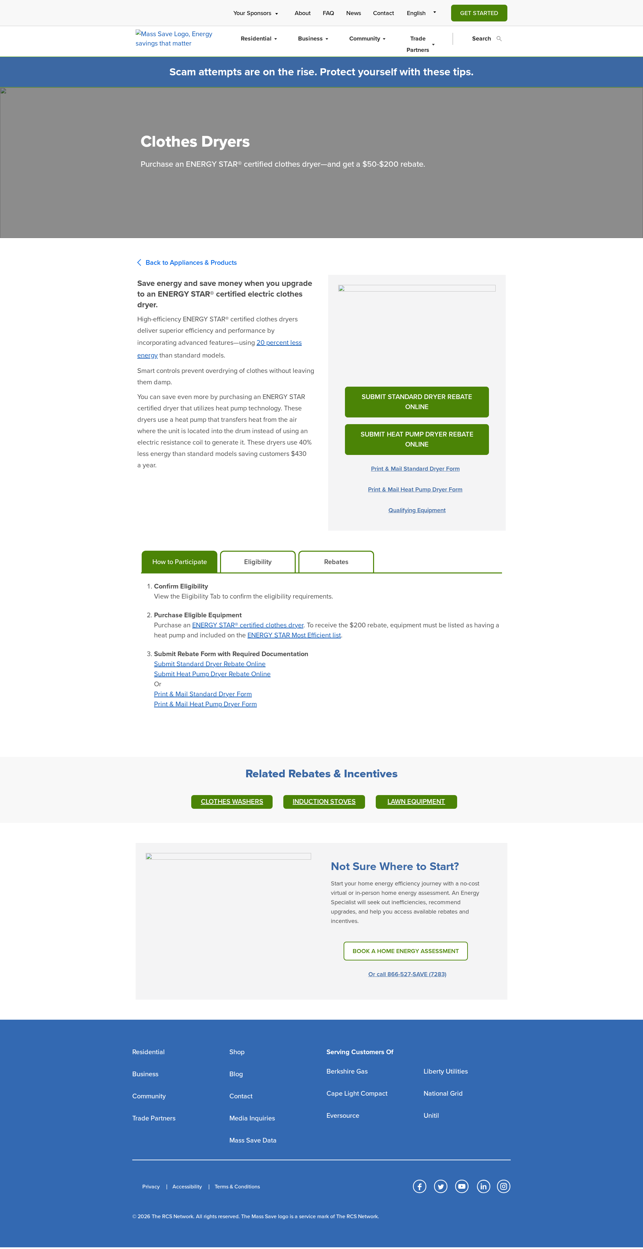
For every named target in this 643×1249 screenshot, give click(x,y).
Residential (256, 38)
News (353, 13)
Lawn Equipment (416, 802)
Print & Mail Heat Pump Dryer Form (415, 489)
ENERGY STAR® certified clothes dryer (247, 625)
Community (364, 38)
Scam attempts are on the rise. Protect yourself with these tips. (321, 72)
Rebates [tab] (336, 562)
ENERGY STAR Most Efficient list (294, 635)
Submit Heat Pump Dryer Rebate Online (417, 440)
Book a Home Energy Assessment (406, 951)
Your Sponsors (252, 13)
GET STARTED (479, 13)
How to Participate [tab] (179, 562)
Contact (383, 13)
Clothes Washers (232, 802)
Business (310, 38)
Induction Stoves (324, 802)
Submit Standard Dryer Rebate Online (417, 402)
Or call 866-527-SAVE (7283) (407, 974)
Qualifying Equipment (417, 510)
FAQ (328, 13)
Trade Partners (418, 44)
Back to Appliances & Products (191, 262)
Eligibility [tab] (258, 562)
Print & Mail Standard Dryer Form (415, 468)
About (303, 13)
